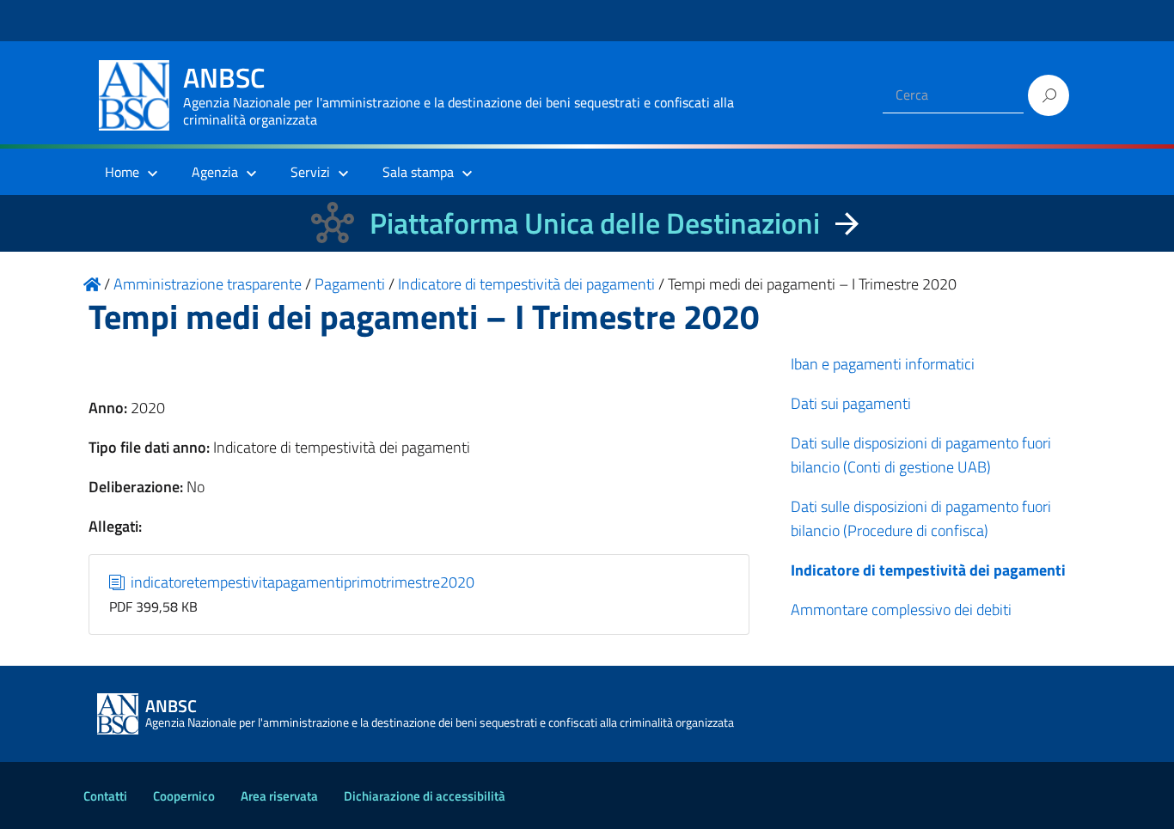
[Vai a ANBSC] (92, 284)
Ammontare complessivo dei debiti (901, 609)
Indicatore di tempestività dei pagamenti (928, 570)
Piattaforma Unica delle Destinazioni (595, 223)
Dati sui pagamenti (851, 403)
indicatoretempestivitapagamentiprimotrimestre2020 (300, 582)
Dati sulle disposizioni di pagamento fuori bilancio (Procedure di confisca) (921, 518)
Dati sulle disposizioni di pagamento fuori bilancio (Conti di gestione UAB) (921, 455)
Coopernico (184, 796)
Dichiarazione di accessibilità (424, 796)
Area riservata (279, 796)
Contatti (105, 796)
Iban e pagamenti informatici (883, 363)
